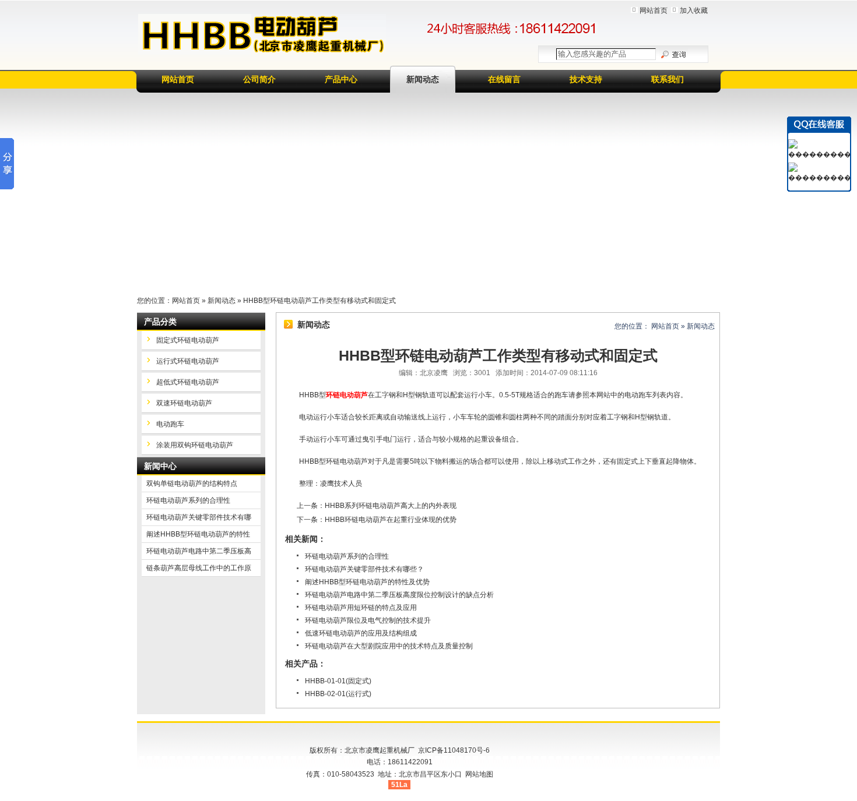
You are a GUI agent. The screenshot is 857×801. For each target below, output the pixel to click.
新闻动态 (422, 79)
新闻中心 (160, 466)
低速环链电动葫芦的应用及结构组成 (361, 633)
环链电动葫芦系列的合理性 (347, 556)
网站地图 (479, 774)
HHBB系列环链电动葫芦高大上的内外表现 (390, 506)
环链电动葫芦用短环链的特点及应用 (361, 608)
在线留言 (504, 79)
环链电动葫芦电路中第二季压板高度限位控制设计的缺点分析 (399, 595)
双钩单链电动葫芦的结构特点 (191, 483)
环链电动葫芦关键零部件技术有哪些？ (364, 569)
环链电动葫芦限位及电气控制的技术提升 (368, 620)
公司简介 (259, 79)
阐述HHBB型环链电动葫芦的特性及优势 (367, 582)
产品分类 (160, 321)
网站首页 (654, 10)
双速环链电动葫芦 (184, 403)
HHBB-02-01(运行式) (338, 694)
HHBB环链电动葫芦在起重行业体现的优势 (390, 520)
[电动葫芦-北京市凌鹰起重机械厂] (262, 34)
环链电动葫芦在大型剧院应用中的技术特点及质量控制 (389, 646)
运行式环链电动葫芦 (187, 361)
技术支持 (586, 79)
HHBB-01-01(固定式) (338, 681)
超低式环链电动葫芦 (187, 382)
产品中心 (341, 79)
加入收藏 (694, 10)
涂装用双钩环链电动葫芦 (194, 445)
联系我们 (667, 79)
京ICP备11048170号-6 (454, 750)
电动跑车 (170, 424)
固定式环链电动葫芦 (187, 340)
